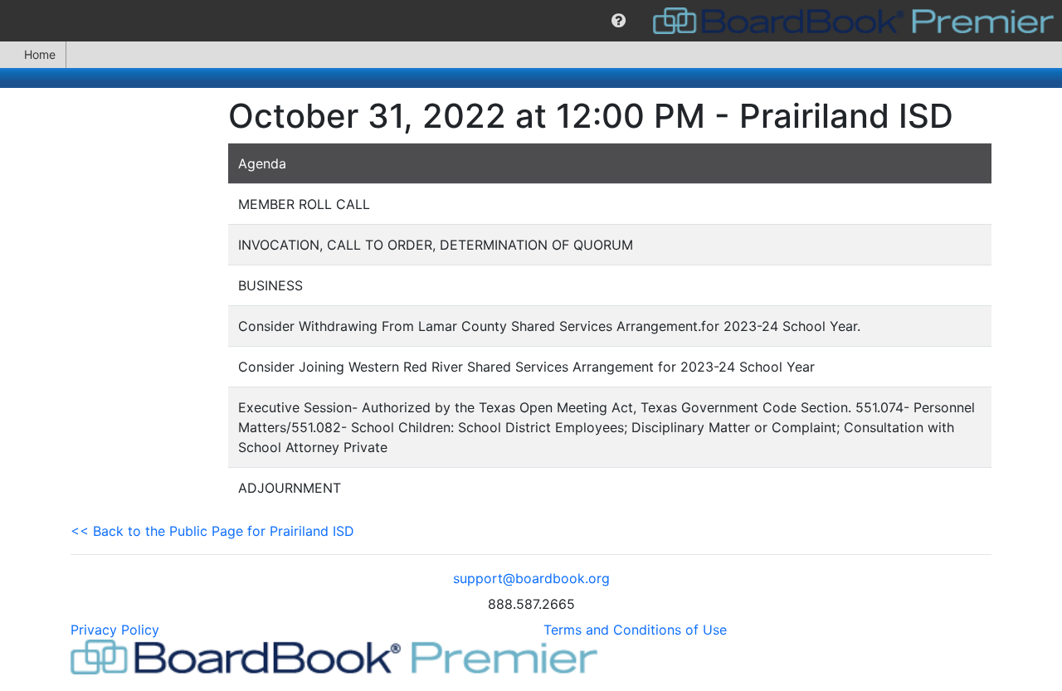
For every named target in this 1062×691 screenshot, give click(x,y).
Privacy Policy (115, 629)
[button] (618, 20)
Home (40, 54)
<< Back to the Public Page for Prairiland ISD (212, 531)
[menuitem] (618, 20)
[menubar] (531, 20)
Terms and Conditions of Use (635, 629)
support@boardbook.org (531, 578)
